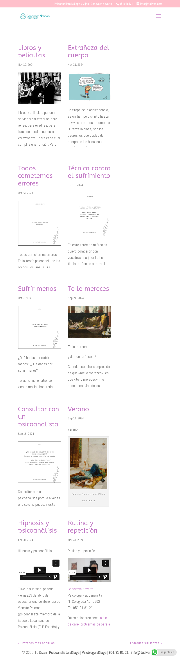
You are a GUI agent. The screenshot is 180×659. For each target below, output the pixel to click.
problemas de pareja (95, 624)
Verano (78, 409)
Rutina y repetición (82, 527)
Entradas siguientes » (146, 643)
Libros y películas (31, 51)
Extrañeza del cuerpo (88, 51)
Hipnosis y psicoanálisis (37, 527)
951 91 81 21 (119, 652)
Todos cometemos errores (35, 175)
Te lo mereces (88, 289)
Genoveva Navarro (81, 589)
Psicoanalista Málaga (64, 652)
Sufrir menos (37, 289)
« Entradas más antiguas (36, 643)
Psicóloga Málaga (94, 652)
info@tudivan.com (144, 652)
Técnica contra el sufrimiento (89, 172)
